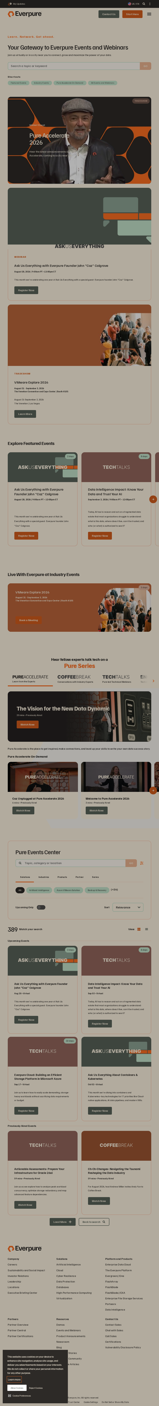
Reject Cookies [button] (36, 1387)
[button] (19, 1395)
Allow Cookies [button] (17, 1387)
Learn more (14, 1379)
